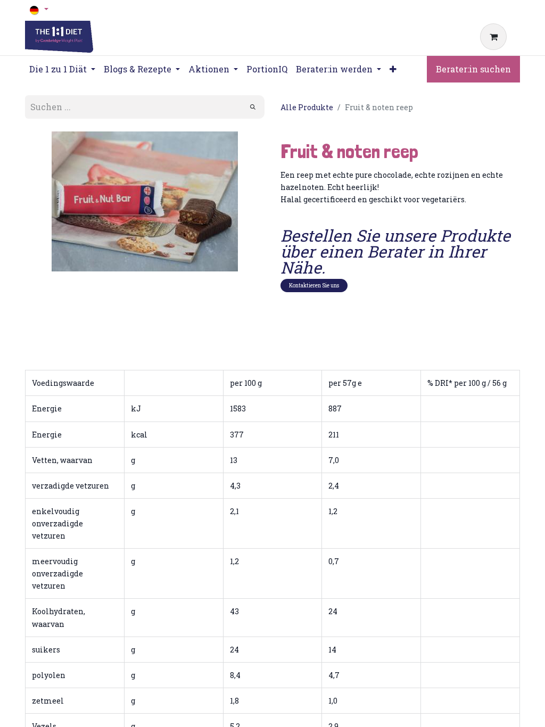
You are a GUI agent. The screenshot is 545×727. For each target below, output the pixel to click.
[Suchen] (253, 107)
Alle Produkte (306, 107)
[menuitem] (267, 69)
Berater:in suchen (473, 69)
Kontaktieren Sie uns (314, 285)
